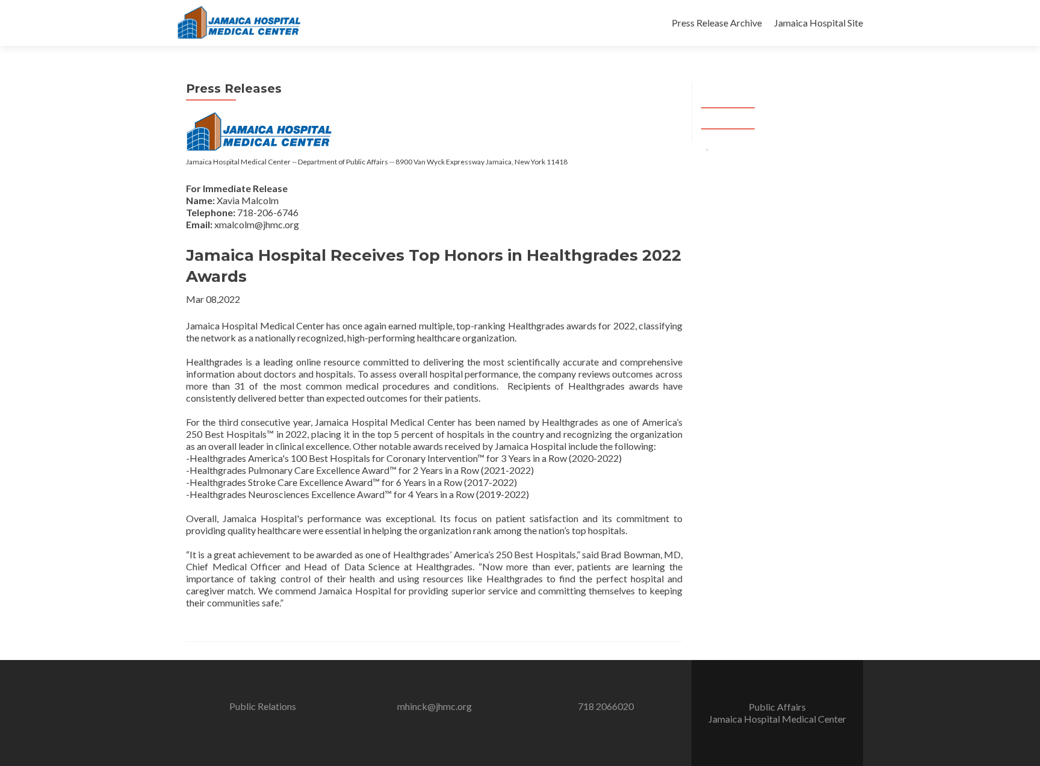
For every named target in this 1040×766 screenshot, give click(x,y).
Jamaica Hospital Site (818, 22)
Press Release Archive (717, 22)
